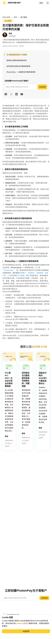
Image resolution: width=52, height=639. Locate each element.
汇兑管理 (10, 275)
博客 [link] (15, 17)
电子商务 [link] (23, 17)
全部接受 (26, 631)
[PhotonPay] (12, 3)
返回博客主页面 (39, 346)
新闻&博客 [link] (6, 17)
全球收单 (39, 273)
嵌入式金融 (20, 275)
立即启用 (42, 87)
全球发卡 (31, 273)
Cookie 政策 (20, 623)
